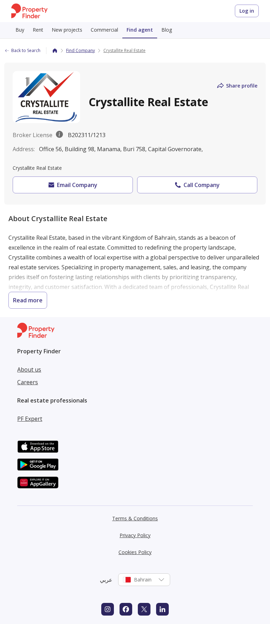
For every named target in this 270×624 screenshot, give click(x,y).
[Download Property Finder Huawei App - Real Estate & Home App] (38, 482)
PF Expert (29, 419)
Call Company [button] (202, 185)
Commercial (104, 29)
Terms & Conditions (135, 518)
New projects (67, 29)
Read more (28, 300)
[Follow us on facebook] (126, 609)
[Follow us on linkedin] (162, 609)
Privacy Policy (135, 535)
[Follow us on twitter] (144, 609)
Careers (27, 382)
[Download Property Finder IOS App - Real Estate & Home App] (38, 446)
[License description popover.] (59, 135)
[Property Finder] (55, 50)
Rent (38, 29)
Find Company (80, 50)
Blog (166, 29)
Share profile (241, 85)
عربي (106, 580)
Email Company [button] (77, 185)
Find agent (140, 29)
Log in (246, 10)
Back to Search (25, 50)
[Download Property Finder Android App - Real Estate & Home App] (38, 464)
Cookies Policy (135, 552)
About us (29, 369)
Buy (19, 29)
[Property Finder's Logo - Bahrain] (29, 11)
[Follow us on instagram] (107, 609)
